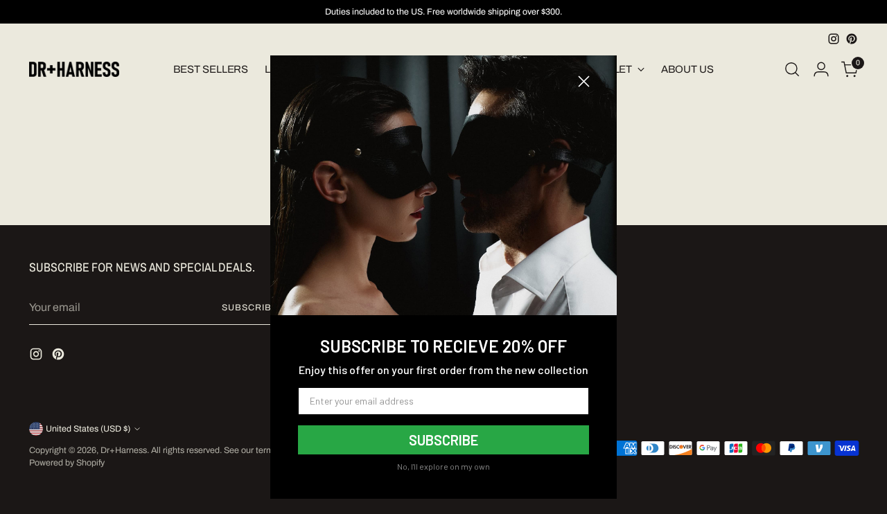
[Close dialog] (584, 81)
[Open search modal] (792, 69)
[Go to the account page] (821, 69)
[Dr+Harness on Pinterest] (851, 39)
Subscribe (249, 307)
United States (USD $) (88, 429)
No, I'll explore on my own (443, 466)
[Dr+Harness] (74, 70)
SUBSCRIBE (443, 440)
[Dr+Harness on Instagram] (833, 39)
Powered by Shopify (67, 463)
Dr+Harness (123, 450)
